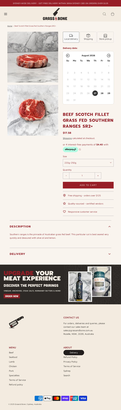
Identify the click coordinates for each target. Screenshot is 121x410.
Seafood (13, 357)
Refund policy (16, 384)
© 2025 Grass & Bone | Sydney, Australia (24, 404)
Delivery (74, 352)
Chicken (13, 366)
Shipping (67, 138)
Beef (11, 352)
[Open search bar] (104, 14)
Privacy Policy (70, 361)
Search (66, 375)
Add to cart (88, 185)
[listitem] (71, 37)
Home (9, 26)
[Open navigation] (5, 14)
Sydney (67, 371)
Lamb (12, 361)
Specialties (14, 375)
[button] (67, 55)
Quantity (67, 170)
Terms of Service (17, 380)
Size (65, 156)
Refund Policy (70, 357)
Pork (11, 371)
